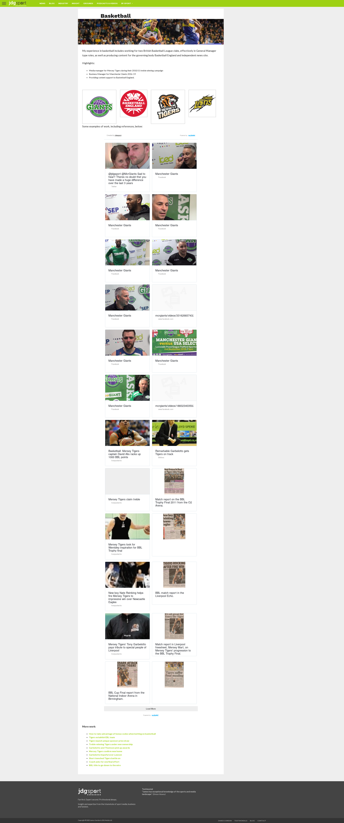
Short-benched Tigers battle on (104, 758)
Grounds (88, 3)
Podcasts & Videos (107, 3)
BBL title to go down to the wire (105, 765)
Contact (261, 821)
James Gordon (225, 821)
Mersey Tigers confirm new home (105, 751)
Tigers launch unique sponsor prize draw (109, 740)
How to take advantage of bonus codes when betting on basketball (122, 733)
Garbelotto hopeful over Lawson (105, 754)
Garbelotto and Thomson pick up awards (109, 747)
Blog (52, 3)
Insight (76, 3)
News (42, 3)
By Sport (126, 3)
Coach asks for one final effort (104, 761)
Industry (63, 3)
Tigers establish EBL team (102, 737)
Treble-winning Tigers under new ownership (111, 744)
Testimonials (240, 821)
